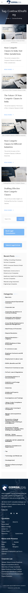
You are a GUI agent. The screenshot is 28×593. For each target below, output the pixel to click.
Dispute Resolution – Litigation (11, 338)
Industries (8, 388)
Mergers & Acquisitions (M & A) (10, 564)
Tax (6, 451)
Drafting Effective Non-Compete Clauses (12, 191)
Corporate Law (10, 307)
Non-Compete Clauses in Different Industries (13, 144)
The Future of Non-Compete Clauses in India (13, 98)
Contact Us (5, 529)
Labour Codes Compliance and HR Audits (13, 403)
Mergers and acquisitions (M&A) (13, 414)
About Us (15, 522)
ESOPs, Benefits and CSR (13, 363)
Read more (8, 69)
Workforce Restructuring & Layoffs (13, 465)
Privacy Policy (5, 531)
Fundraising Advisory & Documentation (12, 377)
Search (20, 219)
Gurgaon (4, 542)
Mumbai (16, 542)
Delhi (3, 544)
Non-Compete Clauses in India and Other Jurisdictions (13, 51)
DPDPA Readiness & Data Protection (13, 343)
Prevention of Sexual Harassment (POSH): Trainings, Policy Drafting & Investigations (13, 421)
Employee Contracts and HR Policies (14, 353)
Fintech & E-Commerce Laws (14, 368)
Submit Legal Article (13, 245)
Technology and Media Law (13, 456)
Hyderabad (5, 549)
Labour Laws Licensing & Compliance (13, 408)
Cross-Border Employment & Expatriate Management (14, 323)
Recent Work (5, 524)
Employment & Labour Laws (14, 359)
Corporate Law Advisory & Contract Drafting (13, 312)
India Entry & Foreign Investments (11, 567)
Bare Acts (8, 297)
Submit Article (19, 533)
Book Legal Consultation (10, 232)
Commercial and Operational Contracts (14, 302)
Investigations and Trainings (14, 398)
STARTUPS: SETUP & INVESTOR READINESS (14, 440)
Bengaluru (15, 546)
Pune (13, 544)
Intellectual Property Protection (11, 393)
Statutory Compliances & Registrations (13, 446)
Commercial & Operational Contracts (12, 571)
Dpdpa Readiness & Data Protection (12, 569)
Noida (3, 546)
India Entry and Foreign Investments (12, 382)
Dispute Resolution (11, 333)
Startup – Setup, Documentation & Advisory (13, 435)
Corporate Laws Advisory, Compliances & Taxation (13, 318)
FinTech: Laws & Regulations (14, 372)
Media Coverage (6, 526)
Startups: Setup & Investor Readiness (12, 562)
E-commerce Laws (11, 349)
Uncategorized (10, 460)
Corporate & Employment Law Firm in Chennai (12, 552)
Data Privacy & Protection (13, 329)
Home (3, 522)
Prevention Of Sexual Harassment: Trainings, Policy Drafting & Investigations (14, 429)
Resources (5, 533)
